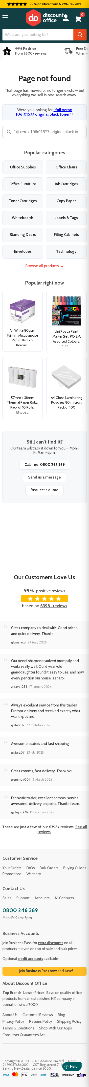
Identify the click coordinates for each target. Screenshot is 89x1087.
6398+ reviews (53, 605)
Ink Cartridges (66, 184)
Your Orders (12, 868)
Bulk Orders (49, 868)
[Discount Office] (44, 18)
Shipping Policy (69, 1021)
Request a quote (44, 490)
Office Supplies (23, 167)
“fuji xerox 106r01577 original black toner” (44, 112)
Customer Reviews (37, 1015)
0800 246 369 (20, 910)
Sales (6, 898)
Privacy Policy (13, 1021)
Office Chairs (66, 167)
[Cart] (78, 19)
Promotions (12, 874)
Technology (66, 251)
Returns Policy (40, 1021)
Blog (61, 1015)
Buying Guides (74, 868)
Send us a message (44, 477)
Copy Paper (66, 201)
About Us (10, 1015)
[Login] (66, 18)
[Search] (80, 34)
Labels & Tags (66, 218)
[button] (5, 17)
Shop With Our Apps (55, 1028)
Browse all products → (44, 265)
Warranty (33, 874)
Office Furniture (22, 184)
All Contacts (64, 898)
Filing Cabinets (66, 234)
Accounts (42, 898)
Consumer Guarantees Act (23, 1035)
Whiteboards (23, 218)
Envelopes (23, 251)
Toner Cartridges (23, 201)
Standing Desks (23, 234)
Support (23, 898)
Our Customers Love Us (44, 577)
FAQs (30, 868)
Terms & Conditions (18, 1028)
